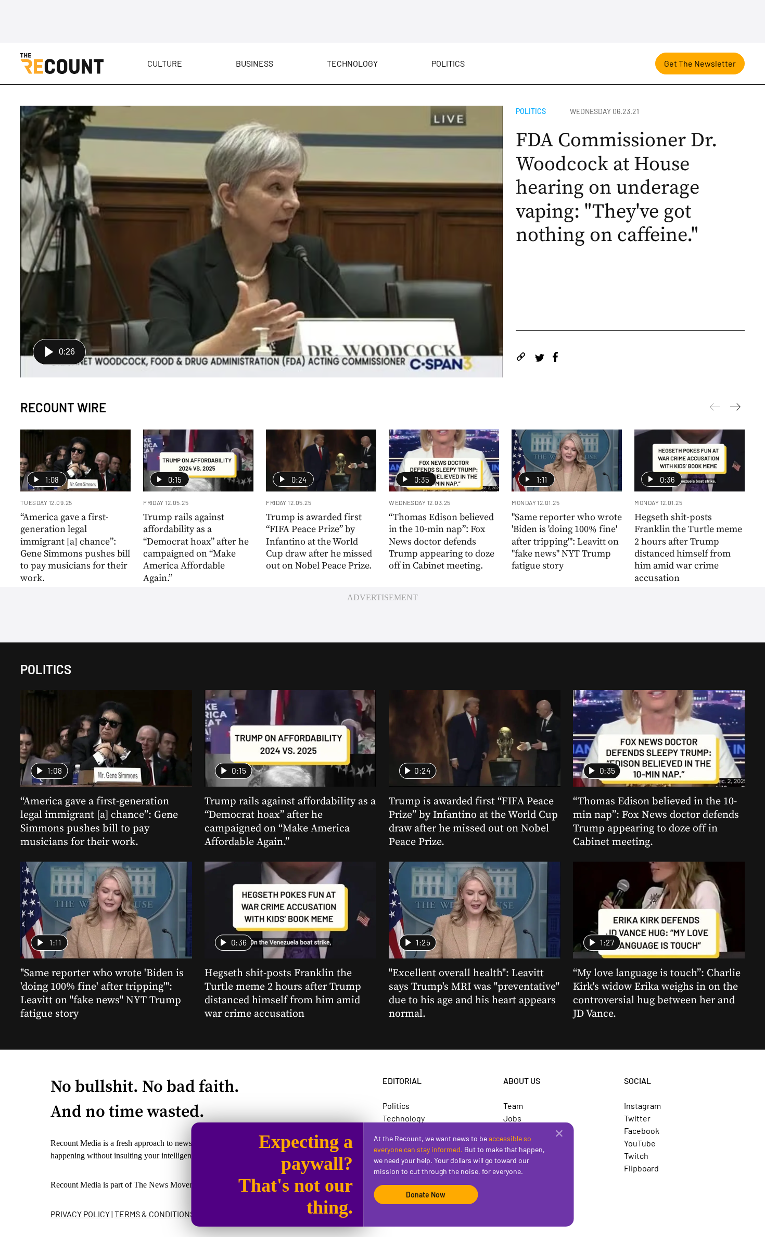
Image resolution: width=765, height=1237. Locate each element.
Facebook (641, 1130)
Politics (448, 63)
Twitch (636, 1155)
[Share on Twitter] (539, 358)
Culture (164, 63)
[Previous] (735, 408)
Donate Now (425, 1194)
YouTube (640, 1143)
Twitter (637, 1118)
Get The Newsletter (700, 63)
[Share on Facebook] (555, 358)
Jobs (512, 1118)
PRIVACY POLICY (80, 1214)
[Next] (715, 408)
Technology (352, 63)
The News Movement (170, 1184)
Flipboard (641, 1168)
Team (513, 1105)
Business (254, 63)
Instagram (642, 1105)
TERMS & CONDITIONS (154, 1214)
